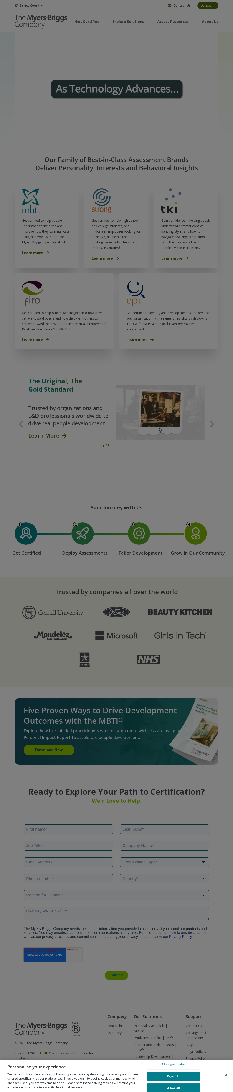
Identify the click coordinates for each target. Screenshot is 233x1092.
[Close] (226, 1075)
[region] (116, 1076)
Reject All (173, 1076)
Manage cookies (173, 1064)
